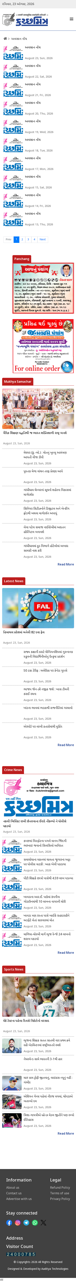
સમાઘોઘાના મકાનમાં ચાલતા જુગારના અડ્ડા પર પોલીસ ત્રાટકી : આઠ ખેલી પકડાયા (47, 862)
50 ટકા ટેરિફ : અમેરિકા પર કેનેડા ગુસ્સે (45, 671)
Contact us (14, 1193)
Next (43, 240)
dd (1, 1280)
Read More (66, 565)
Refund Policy (60, 1187)
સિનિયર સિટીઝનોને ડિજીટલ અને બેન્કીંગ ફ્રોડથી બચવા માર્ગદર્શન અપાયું (46, 511)
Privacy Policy (60, 1199)
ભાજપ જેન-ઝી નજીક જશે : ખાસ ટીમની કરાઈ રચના (46, 692)
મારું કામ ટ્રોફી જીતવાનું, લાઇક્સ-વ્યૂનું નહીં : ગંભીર (48, 1080)
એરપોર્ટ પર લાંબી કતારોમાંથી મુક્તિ (43, 727)
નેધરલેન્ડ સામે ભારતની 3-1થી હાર (43, 1059)
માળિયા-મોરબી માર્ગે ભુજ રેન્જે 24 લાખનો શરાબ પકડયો (47, 937)
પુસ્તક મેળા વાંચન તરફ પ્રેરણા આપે (43, 472)
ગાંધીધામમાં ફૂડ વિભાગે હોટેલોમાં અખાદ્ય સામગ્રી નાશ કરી (46, 548)
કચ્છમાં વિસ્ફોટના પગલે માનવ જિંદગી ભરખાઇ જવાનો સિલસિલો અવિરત (45, 843)
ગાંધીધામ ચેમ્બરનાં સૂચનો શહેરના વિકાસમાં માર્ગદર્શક (47, 492)
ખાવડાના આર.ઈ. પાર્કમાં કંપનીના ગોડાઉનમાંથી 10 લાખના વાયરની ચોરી (45, 899)
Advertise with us (19, 1199)
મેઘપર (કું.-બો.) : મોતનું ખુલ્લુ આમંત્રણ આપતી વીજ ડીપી (45, 455)
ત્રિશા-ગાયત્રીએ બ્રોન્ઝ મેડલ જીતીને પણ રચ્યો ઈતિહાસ (49, 1117)
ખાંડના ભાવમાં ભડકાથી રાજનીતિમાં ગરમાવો (48, 708)
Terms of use (59, 1193)
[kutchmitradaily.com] (20, 1254)
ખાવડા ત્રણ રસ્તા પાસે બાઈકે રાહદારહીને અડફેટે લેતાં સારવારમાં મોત (46, 918)
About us (12, 1187)
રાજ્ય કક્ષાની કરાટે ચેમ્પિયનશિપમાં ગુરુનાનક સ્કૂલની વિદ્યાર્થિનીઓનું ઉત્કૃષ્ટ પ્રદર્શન (48, 654)
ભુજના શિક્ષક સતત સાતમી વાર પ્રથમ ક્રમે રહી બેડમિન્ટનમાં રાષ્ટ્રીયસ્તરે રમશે (47, 1043)
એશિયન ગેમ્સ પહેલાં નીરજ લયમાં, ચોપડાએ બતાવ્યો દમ (48, 1099)
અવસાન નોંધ (19, 39)
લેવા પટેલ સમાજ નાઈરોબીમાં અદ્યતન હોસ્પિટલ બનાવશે (44, 530)
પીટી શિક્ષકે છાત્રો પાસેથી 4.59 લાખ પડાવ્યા (48, 879)
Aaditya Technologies (54, 1269)
